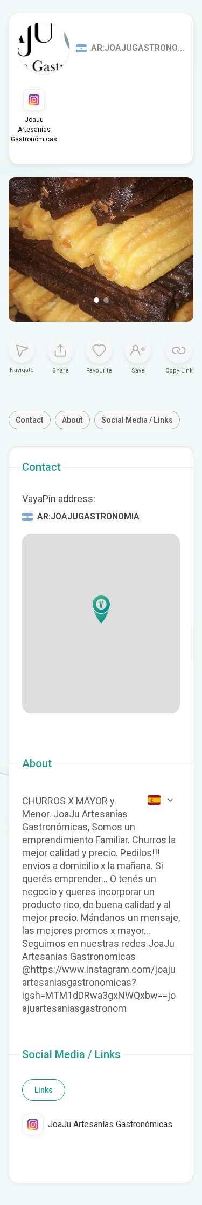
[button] (101, 609)
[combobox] (161, 800)
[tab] (43, 1090)
